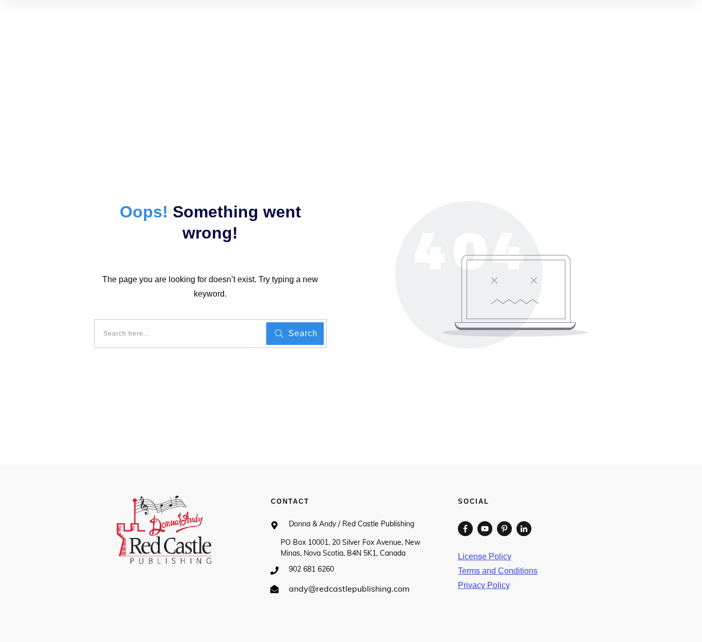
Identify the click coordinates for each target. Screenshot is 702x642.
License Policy (484, 556)
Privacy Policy (484, 585)
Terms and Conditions (498, 570)
